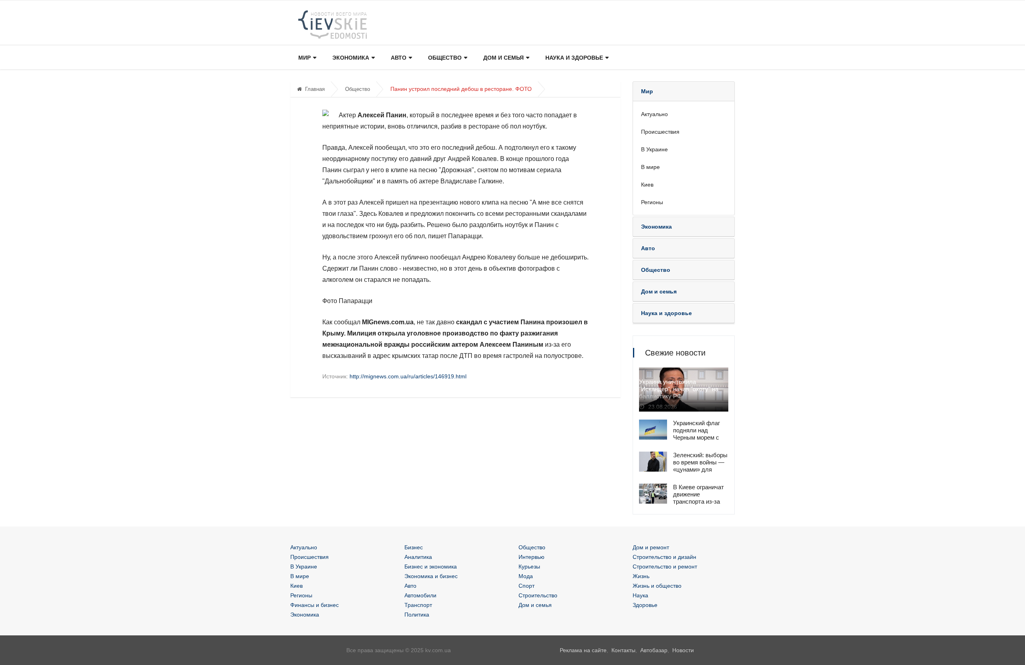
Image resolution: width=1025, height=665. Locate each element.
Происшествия (660, 132)
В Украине (654, 149)
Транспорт (418, 605)
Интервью (532, 557)
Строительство (538, 595)
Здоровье (645, 605)
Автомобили (420, 595)
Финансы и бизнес (314, 605)
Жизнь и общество (657, 586)
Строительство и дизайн (664, 557)
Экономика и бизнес (431, 576)
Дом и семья (503, 57)
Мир (304, 57)
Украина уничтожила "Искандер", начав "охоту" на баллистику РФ (678, 389)
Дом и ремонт (651, 547)
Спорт (527, 586)
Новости (683, 650)
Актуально (654, 114)
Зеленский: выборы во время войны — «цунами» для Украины (700, 466)
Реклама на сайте (583, 650)
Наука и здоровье (574, 57)
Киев (647, 184)
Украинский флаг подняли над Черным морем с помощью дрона (696, 434)
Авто (398, 57)
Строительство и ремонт (665, 566)
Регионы (652, 202)
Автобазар (653, 650)
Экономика (350, 57)
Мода (526, 576)
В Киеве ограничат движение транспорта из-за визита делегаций (698, 498)
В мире (650, 167)
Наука (640, 595)
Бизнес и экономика (430, 566)
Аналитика (418, 557)
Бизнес (413, 547)
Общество (445, 57)
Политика (416, 614)
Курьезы (529, 566)
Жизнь (641, 576)
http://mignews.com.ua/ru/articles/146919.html (408, 376)
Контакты (623, 650)
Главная (315, 89)
